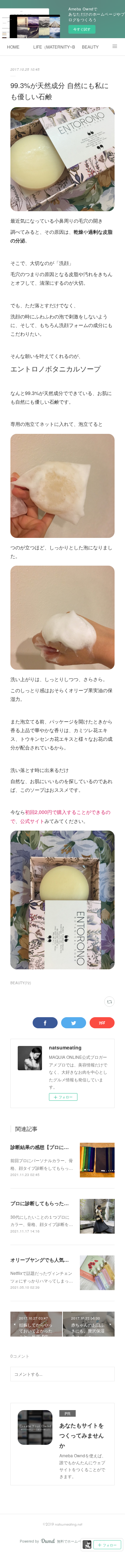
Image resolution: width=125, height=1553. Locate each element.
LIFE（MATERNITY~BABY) (54, 47)
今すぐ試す (82, 29)
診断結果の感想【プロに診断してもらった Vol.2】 (67, 1146)
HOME (13, 47)
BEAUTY (90, 47)
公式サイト (32, 820)
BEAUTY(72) (20, 982)
